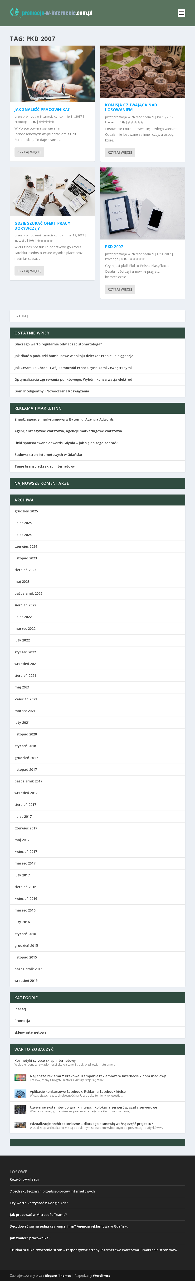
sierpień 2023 (25, 570)
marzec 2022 (25, 628)
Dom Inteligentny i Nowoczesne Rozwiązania (52, 391)
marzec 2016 (25, 910)
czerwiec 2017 (26, 828)
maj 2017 (22, 840)
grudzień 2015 (26, 945)
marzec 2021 (25, 710)
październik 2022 (28, 593)
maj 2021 (22, 687)
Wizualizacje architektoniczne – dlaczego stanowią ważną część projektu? (91, 1123)
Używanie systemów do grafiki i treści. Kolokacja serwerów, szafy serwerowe (93, 1107)
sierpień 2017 (25, 804)
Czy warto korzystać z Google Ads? (39, 1203)
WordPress (101, 1275)
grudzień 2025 (26, 511)
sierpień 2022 (25, 605)
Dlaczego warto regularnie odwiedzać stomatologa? (58, 344)
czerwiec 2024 (26, 546)
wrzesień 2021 (26, 663)
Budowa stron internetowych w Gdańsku (48, 454)
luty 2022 (22, 640)
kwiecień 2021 (26, 699)
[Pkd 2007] (142, 203)
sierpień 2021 (25, 675)
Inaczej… (22, 1009)
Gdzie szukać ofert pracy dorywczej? (42, 226)
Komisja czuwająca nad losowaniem (131, 107)
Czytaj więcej (29, 152)
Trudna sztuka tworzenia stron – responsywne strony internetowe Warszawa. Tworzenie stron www (93, 1250)
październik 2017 (28, 781)
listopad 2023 (26, 558)
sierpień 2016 (25, 887)
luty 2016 (22, 922)
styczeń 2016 (25, 934)
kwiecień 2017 (26, 851)
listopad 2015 (26, 957)
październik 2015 (28, 969)
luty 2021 (22, 722)
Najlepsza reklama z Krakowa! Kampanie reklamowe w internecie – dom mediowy (98, 1076)
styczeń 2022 (25, 652)
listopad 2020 (26, 734)
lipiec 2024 (23, 534)
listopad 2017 (26, 769)
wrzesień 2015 (26, 980)
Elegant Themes (58, 1275)
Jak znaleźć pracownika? (42, 109)
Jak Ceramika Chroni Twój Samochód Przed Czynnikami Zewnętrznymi (73, 367)
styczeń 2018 (25, 746)
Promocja (21, 122)
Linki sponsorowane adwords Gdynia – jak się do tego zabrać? (66, 443)
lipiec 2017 (23, 816)
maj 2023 (22, 581)
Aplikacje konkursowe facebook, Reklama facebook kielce (78, 1091)
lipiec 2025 (23, 523)
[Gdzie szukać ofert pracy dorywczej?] (52, 191)
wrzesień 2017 (26, 793)
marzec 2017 (25, 863)
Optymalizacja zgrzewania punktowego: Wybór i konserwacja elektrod (73, 379)
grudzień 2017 (26, 757)
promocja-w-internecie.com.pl (43, 117)
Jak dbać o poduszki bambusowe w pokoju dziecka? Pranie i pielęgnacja (74, 356)
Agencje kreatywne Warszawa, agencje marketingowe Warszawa (68, 431)
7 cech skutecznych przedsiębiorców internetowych (52, 1191)
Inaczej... (20, 241)
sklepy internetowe (30, 1032)
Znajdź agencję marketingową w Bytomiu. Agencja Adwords (64, 419)
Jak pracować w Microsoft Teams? (38, 1214)
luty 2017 (22, 875)
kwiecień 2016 (26, 898)
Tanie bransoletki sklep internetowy (45, 466)
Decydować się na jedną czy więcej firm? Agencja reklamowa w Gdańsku (69, 1226)
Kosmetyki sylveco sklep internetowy (45, 1060)
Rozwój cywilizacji (24, 1179)
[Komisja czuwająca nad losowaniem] (142, 72)
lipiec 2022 (23, 616)
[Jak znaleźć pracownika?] (52, 74)
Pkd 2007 (114, 246)
